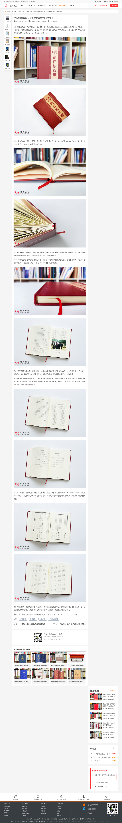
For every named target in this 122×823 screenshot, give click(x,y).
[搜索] (107, 5)
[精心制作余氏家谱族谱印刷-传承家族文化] (58, 679)
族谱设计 (33, 619)
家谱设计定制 (54, 619)
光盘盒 (58, 811)
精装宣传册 (7, 808)
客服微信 (99, 1)
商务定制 (59, 815)
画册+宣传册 (7, 21)
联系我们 (108, 1)
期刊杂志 (6, 813)
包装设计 (6, 815)
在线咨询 (114, 5)
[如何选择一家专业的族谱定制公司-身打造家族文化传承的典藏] (40, 663)
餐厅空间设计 (44, 813)
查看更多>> (112, 690)
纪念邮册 (59, 808)
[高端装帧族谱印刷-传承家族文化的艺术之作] (22, 663)
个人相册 (24, 815)
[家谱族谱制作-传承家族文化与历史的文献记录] (58, 663)
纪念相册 (41, 5)
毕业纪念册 (7, 37)
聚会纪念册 (7, 45)
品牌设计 (30, 5)
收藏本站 (116, 1)
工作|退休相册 (25, 813)
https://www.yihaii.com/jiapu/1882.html (69, 615)
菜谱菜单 (7, 60)
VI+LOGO (7, 29)
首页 (21, 5)
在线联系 (89, 813)
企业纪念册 (7, 52)
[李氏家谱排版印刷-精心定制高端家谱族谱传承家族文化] (22, 679)
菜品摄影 (43, 811)
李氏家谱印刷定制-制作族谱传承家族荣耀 (32, 624)
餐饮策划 (51, 5)
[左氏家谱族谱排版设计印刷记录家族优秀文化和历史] (40, 679)
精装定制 (62, 5)
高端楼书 (59, 813)
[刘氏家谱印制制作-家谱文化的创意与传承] (76, 679)
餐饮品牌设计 (44, 808)
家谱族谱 (29, 11)
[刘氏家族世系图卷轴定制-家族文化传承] (76, 663)
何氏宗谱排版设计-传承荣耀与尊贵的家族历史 (73, 624)
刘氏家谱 (42, 619)
